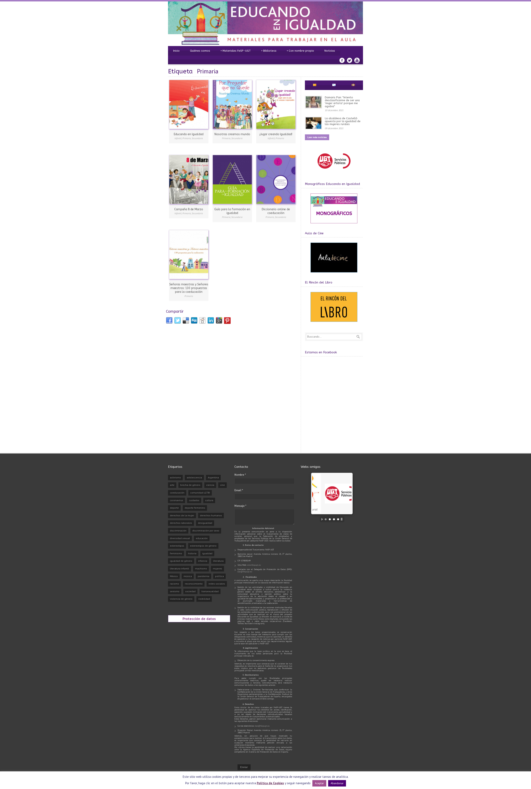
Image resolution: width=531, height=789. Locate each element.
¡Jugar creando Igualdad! (275, 134)
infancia (202, 560)
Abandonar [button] (337, 783)
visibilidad (204, 598)
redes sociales (216, 583)
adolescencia (194, 477)
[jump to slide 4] (338, 519)
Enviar (244, 767)
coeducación (177, 492)
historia (192, 553)
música (188, 576)
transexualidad (210, 591)
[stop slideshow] (342, 519)
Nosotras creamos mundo (232, 134)
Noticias (329, 50)
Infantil (177, 138)
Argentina (213, 477)
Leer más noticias (317, 137)
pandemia (203, 576)
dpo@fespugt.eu (244, 571)
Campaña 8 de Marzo (188, 209)
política (219, 576)
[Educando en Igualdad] (188, 104)
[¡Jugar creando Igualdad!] (275, 104)
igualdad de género (181, 560)
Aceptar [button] (319, 783)
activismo (175, 477)
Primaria (186, 138)
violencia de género (181, 598)
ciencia (210, 484)
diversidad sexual (180, 538)
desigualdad (205, 522)
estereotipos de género (203, 545)
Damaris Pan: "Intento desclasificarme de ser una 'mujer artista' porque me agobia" (342, 102)
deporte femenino (195, 507)
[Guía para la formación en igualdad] (232, 179)
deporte (174, 507)
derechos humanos (211, 515)
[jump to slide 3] (334, 519)
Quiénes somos (200, 50)
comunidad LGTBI (200, 492)
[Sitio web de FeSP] (334, 170)
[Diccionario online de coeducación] (275, 179)
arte (172, 484)
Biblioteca (268, 50)
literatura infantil (179, 568)
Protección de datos (199, 618)
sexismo (174, 591)
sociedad (190, 591)
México (174, 576)
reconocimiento (194, 583)
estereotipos (177, 545)
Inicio (176, 50)
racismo (174, 583)
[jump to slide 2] (330, 519)
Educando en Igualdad (188, 134)
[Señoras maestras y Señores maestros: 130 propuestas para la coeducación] (188, 254)
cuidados (194, 500)
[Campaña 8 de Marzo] (188, 179)
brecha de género (190, 484)
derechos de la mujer (182, 515)
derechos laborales (181, 522)
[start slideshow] (321, 519)
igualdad (207, 553)
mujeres (217, 568)
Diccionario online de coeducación (276, 211)
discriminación (178, 530)
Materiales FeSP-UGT (235, 50)
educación (202, 538)
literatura (218, 560)
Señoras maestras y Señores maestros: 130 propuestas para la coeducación (188, 288)
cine (222, 484)
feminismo (176, 553)
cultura (209, 500)
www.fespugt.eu (254, 565)
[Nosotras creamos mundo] (232, 104)
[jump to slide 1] (326, 519)
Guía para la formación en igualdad (232, 211)
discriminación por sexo (205, 530)
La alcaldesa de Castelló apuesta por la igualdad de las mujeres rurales (342, 121)
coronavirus (176, 500)
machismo (201, 568)
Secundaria (197, 138)
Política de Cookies (270, 783)
